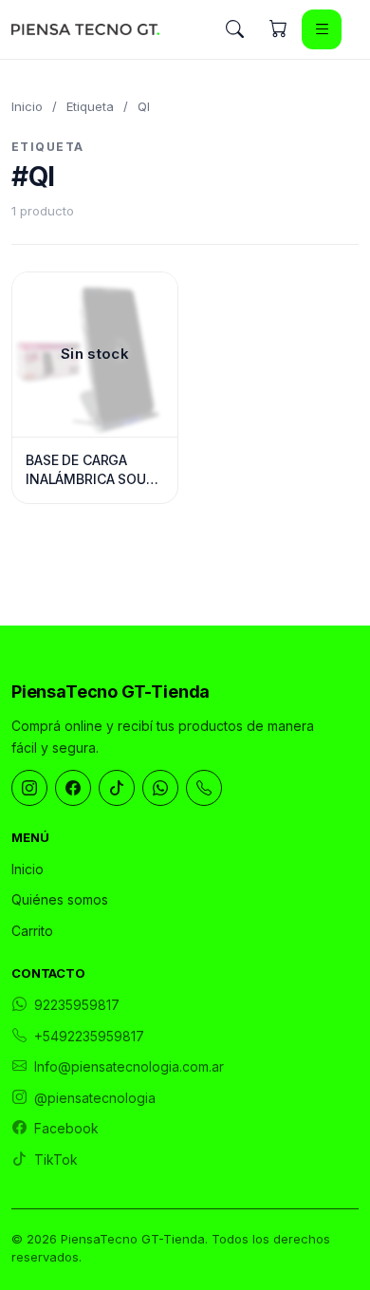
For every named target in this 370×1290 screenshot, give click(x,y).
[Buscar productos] (234, 29)
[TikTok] (117, 788)
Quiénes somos (59, 899)
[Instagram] (29, 788)
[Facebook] (73, 788)
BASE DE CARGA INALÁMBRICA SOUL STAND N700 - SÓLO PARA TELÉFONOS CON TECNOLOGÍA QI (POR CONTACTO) (95, 470)
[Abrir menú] (322, 29)
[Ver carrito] (278, 29)
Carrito (32, 931)
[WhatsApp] (160, 788)
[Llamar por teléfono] (204, 788)
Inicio (27, 106)
